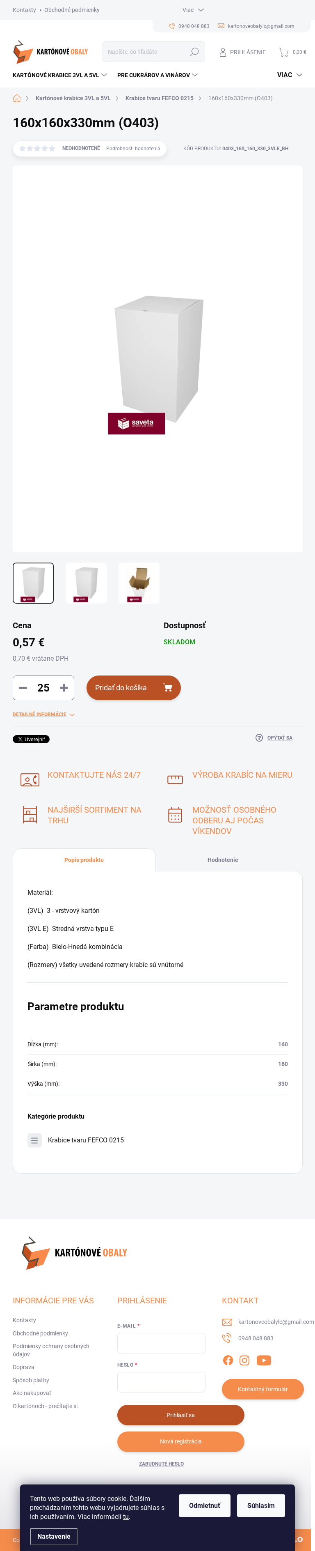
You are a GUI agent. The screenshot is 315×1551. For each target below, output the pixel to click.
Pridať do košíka (121, 687)
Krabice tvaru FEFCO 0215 (86, 1140)
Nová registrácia (181, 1441)
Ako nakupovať (32, 1393)
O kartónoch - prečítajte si (45, 1406)
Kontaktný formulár (263, 1389)
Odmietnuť (204, 1506)
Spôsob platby (31, 1380)
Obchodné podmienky (72, 10)
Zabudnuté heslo (161, 1464)
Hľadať (194, 51)
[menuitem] (61, 75)
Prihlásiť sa (181, 1415)
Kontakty (24, 10)
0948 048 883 (256, 1338)
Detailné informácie (39, 714)
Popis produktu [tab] (84, 860)
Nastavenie (54, 1536)
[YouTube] (264, 1359)
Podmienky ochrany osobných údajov (51, 1350)
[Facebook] (228, 1359)
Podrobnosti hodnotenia (133, 149)
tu (126, 1517)
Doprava (23, 1367)
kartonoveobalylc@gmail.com (276, 1322)
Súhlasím (261, 1506)
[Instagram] (244, 1359)
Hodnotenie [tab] (223, 860)
